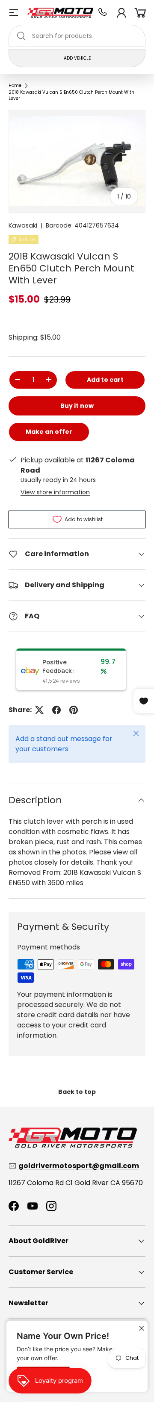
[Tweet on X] (39, 709)
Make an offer (49, 434)
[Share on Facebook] (56, 709)
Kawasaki (23, 225)
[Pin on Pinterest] (73, 709)
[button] (140, 12)
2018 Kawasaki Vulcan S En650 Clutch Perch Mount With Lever (71, 95)
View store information (55, 492)
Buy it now (77, 405)
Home (15, 86)
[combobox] (77, 35)
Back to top (77, 1092)
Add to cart (105, 379)
